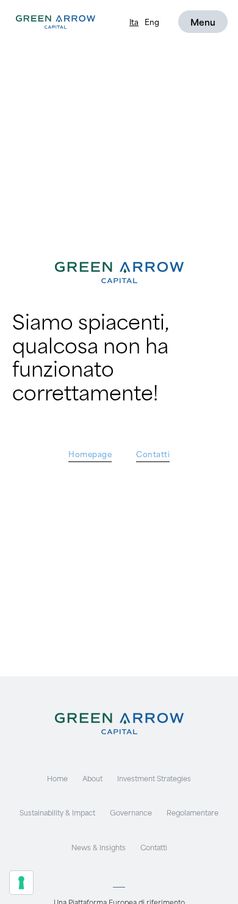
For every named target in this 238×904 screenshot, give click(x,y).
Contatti (153, 847)
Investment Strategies (154, 778)
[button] (203, 22)
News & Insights (98, 847)
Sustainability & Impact (57, 812)
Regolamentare (192, 812)
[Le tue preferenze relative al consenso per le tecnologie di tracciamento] (21, 882)
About (92, 778)
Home (57, 778)
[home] (52, 22)
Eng (152, 21)
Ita (134, 21)
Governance (131, 812)
